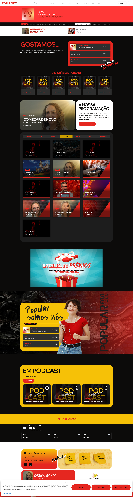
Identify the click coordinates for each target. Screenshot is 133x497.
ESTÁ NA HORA (30, 212)
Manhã (25, 115)
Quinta (66, 136)
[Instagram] (30, 464)
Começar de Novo (27, 92)
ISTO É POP (89, 212)
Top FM (71, 92)
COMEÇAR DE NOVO (39, 119)
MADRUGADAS (60, 153)
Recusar (101, 487)
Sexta (78, 136)
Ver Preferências (121, 487)
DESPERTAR (29, 173)
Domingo (103, 136)
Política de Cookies (7, 493)
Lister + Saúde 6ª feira (37, 401)
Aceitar (81, 487)
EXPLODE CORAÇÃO (62, 192)
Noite (86, 209)
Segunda (29, 136)
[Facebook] (25, 464)
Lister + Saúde (32, 398)
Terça (42, 136)
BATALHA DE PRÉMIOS (63, 212)
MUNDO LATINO (90, 192)
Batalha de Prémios (105, 92)
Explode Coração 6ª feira (68, 401)
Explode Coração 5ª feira (97, 401)
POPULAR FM (29, 153)
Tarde (56, 189)
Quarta (54, 136)
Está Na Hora (41, 92)
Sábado (90, 136)
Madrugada (58, 150)
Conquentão (88, 92)
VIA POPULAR (90, 173)
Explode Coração (58, 92)
